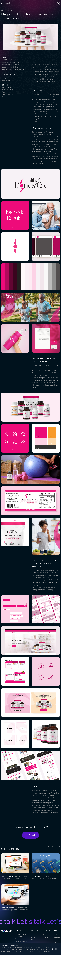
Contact (45, 937)
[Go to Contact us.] (30, 921)
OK (56, 949)
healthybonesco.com (8, 74)
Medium (56, 934)
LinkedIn (56, 943)
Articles (33, 940)
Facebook (57, 940)
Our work (34, 934)
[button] (58, 3)
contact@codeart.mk (21, 941)
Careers (45, 940)
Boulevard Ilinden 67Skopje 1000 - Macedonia (21, 936)
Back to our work (8, 10)
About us (45, 934)
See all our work (53, 847)
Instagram (57, 937)
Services (33, 937)
